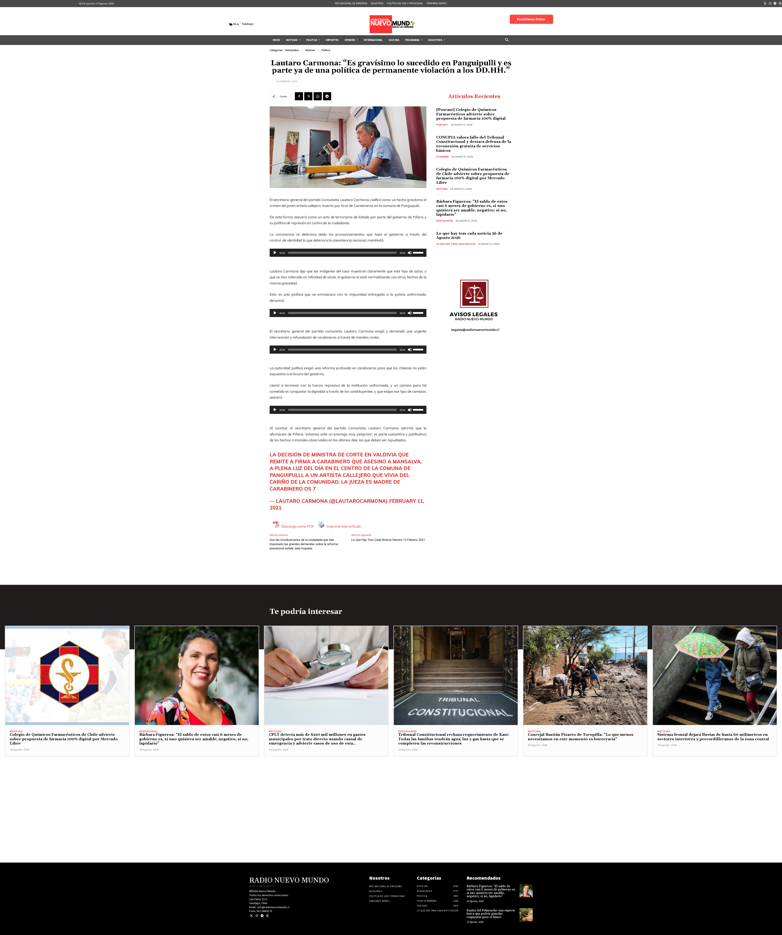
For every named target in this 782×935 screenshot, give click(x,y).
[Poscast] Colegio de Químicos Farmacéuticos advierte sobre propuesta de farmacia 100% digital (471, 114)
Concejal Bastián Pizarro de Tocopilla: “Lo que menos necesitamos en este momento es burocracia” (580, 736)
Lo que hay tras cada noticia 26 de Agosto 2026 (469, 235)
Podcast (442, 124)
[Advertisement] (391, 785)
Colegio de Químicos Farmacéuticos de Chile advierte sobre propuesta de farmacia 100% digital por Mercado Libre (472, 176)
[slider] (418, 252)
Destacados (292, 50)
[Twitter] (765, 4)
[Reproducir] (275, 253)
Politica (326, 50)
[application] (348, 253)
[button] (507, 40)
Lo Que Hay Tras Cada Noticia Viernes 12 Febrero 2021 (388, 540)
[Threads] (267, 916)
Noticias (310, 50)
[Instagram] (770, 4)
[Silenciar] (410, 253)
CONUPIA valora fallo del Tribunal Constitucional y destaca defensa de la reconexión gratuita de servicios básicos (473, 144)
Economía (442, 156)
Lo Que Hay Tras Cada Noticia (455, 244)
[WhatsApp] (318, 96)
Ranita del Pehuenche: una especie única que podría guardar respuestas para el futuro (491, 914)
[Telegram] (775, 4)
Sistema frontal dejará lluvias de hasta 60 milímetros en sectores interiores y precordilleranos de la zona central (713, 736)
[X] (308, 96)
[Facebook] (299, 96)
